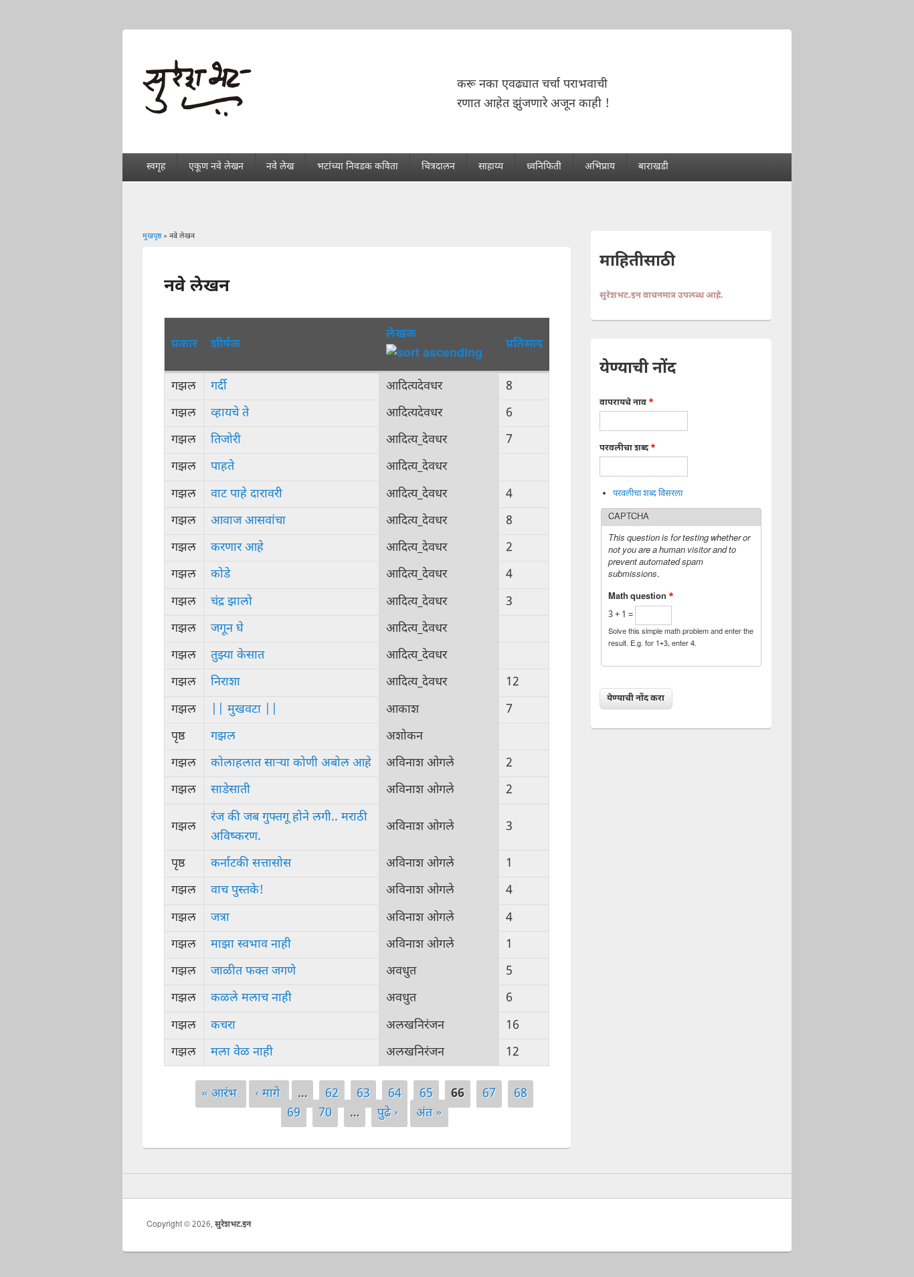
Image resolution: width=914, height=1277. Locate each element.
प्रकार (184, 344)
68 (520, 1094)
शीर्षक (225, 344)
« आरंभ (220, 1094)
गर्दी (219, 386)
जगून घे (227, 628)
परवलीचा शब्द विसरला (647, 493)
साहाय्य (490, 167)
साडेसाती (230, 790)
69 (293, 1113)
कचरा (223, 1025)
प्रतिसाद (524, 344)
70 (325, 1113)
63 (363, 1094)
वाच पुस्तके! (237, 890)
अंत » (429, 1113)
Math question (641, 596)
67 (489, 1094)
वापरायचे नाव (627, 402)
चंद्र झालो (231, 602)
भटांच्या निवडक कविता (357, 167)
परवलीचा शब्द (628, 448)
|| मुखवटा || (244, 709)
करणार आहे (237, 548)
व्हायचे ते (230, 413)
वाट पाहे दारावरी (246, 494)
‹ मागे (269, 1094)
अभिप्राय (600, 167)
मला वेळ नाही (242, 1052)
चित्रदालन (438, 167)
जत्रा (220, 918)
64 (394, 1094)
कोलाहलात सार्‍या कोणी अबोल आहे (291, 763)
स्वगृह (156, 167)
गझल (223, 736)
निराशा (225, 682)
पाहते (222, 467)
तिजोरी (226, 440)
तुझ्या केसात (237, 655)
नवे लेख (280, 167)
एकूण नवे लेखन (216, 167)
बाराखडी (653, 167)
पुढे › (389, 1113)
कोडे (220, 574)
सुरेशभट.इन (233, 1224)
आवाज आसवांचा (248, 521)
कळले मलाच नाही (251, 998)
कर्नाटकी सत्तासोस (251, 863)
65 (426, 1094)
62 (332, 1094)
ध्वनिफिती (544, 167)
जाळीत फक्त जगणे (253, 971)
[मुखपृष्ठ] (197, 113)
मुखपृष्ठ (152, 236)
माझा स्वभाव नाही (251, 944)
